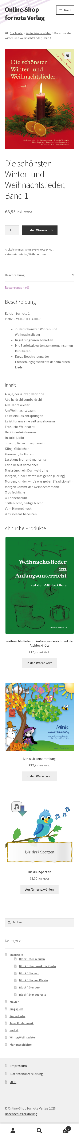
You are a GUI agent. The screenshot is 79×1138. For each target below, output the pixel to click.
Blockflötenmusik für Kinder (37, 966)
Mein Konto (13, 1131)
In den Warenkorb (40, 230)
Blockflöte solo (29, 973)
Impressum (18, 1066)
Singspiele (16, 1009)
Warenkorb (61, 1127)
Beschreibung (15, 275)
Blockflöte (16, 955)
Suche (39, 1131)
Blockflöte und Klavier (33, 980)
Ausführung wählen (39, 889)
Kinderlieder (17, 1016)
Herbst (13, 1030)
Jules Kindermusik (21, 1023)
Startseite (16, 33)
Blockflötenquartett (32, 994)
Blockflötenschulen (32, 959)
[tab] (39, 275)
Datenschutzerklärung (26, 1074)
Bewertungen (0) (17, 287)
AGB (13, 1082)
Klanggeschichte (20, 1044)
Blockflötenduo (29, 987)
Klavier (14, 1002)
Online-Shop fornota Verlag (24, 13)
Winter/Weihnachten (38, 33)
